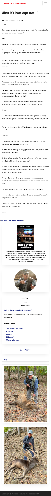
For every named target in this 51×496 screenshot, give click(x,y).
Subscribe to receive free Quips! (18, 310)
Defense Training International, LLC (25, 494)
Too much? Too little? (14, 329)
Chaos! (9, 334)
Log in (6, 359)
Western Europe (12, 340)
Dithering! (10, 337)
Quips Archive (25, 350)
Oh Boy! (4, 220)
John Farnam (9, 20)
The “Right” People (15, 220)
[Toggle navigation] (45, 3)
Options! (9, 331)
